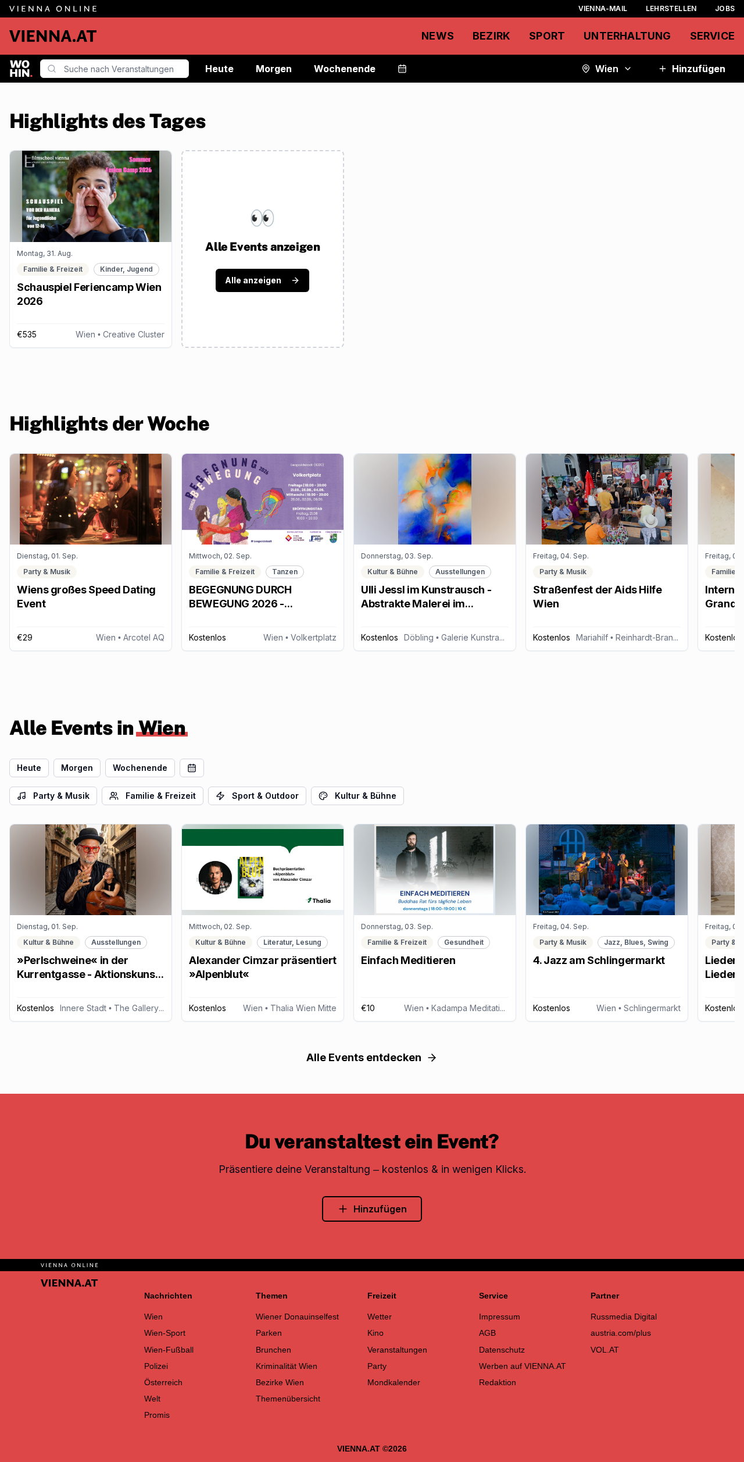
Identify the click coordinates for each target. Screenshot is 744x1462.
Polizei (156, 1366)
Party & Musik (61, 796)
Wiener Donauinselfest (297, 1316)
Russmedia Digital (624, 1316)
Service (712, 36)
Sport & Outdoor (265, 796)
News (437, 36)
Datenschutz (502, 1349)
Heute (219, 68)
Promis (157, 1415)
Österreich (163, 1382)
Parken (269, 1333)
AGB (487, 1333)
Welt (152, 1398)
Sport (547, 36)
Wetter (379, 1316)
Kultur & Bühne (365, 796)
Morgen (274, 68)
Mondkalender (393, 1382)
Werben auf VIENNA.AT (522, 1366)
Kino (375, 1333)
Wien (606, 68)
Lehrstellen (671, 8)
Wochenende (344, 68)
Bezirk (491, 36)
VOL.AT (605, 1349)
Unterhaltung (627, 36)
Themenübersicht (288, 1398)
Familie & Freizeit (161, 796)
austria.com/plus (621, 1333)
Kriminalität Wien (286, 1366)
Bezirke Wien (280, 1382)
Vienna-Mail (602, 8)
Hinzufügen (698, 68)
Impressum (499, 1316)
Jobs (725, 8)
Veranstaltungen (397, 1349)
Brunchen (273, 1349)
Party (377, 1366)
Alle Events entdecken (363, 1057)
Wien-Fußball (169, 1349)
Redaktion (497, 1382)
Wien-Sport (164, 1333)
